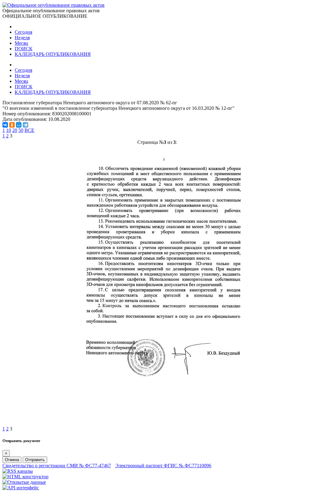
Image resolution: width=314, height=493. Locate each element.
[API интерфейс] (20, 487)
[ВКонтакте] (5, 125)
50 (20, 130)
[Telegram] (25, 125)
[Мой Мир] (18, 125)
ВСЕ (29, 130)
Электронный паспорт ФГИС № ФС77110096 (163, 465)
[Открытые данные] (24, 482)
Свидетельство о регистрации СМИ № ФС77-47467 (56, 465)
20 (14, 130)
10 (8, 130)
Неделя (22, 37)
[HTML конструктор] (25, 476)
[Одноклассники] (12, 125)
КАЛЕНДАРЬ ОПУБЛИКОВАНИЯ (53, 54)
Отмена (12, 459)
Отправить (35, 459)
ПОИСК (24, 48)
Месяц (21, 43)
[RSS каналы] (17, 471)
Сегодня (23, 32)
